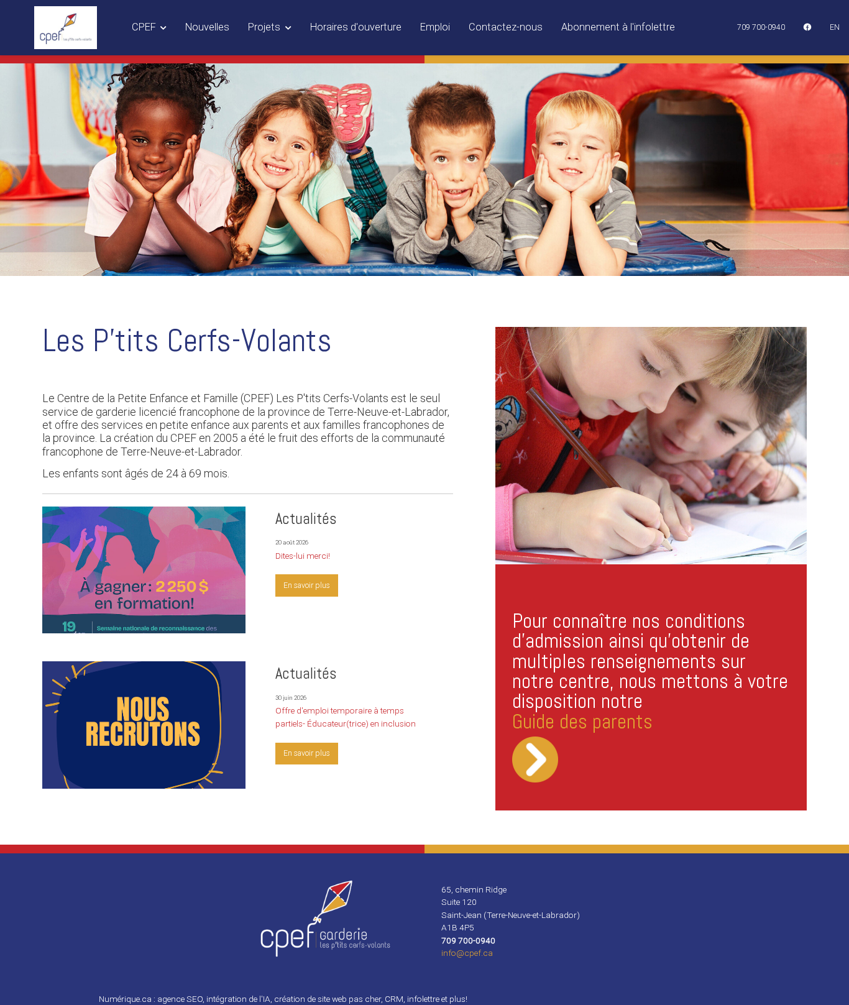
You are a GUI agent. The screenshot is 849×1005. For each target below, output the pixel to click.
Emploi (435, 27)
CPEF (145, 27)
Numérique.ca (125, 999)
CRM (394, 999)
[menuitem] (761, 28)
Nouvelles (207, 27)
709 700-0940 (761, 27)
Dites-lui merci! (302, 556)
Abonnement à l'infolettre (618, 27)
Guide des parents (582, 722)
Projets (265, 27)
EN (835, 27)
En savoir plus (306, 585)
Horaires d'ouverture (356, 27)
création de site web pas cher (327, 999)
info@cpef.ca (467, 953)
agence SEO (180, 999)
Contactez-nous (506, 27)
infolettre (423, 999)
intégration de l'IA (238, 999)
